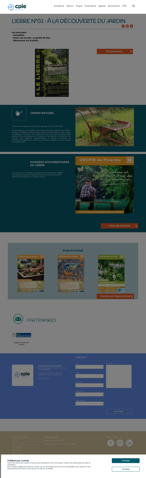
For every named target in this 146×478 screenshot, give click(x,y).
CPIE (124, 6)
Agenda (102, 6)
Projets (79, 6)
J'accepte (126, 461)
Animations (59, 6)
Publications (90, 6)
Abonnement (114, 6)
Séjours (70, 6)
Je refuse (125, 469)
